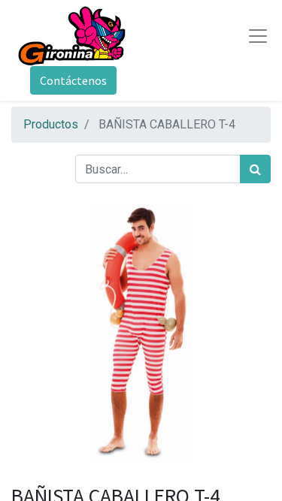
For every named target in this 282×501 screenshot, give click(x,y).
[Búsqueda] (255, 169)
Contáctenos (73, 80)
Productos (50, 124)
